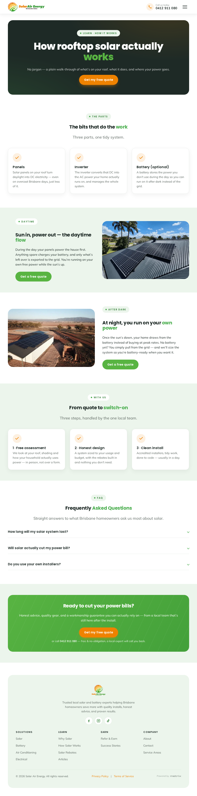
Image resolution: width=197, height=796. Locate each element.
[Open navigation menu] (185, 7)
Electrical (21, 759)
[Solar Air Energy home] (26, 7)
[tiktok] (108, 721)
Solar (19, 738)
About (147, 738)
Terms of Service (124, 776)
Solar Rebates (67, 752)
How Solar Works (69, 745)
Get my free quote (98, 80)
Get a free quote (33, 276)
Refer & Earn (109, 738)
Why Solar (65, 738)
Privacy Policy (100, 776)
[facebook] (89, 721)
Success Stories (110, 745)
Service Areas (152, 752)
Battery (20, 745)
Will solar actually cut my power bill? (39, 548)
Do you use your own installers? (34, 564)
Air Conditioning (26, 752)
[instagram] (98, 721)
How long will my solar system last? (38, 531)
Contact (148, 745)
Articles (63, 759)
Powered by (163, 776)
